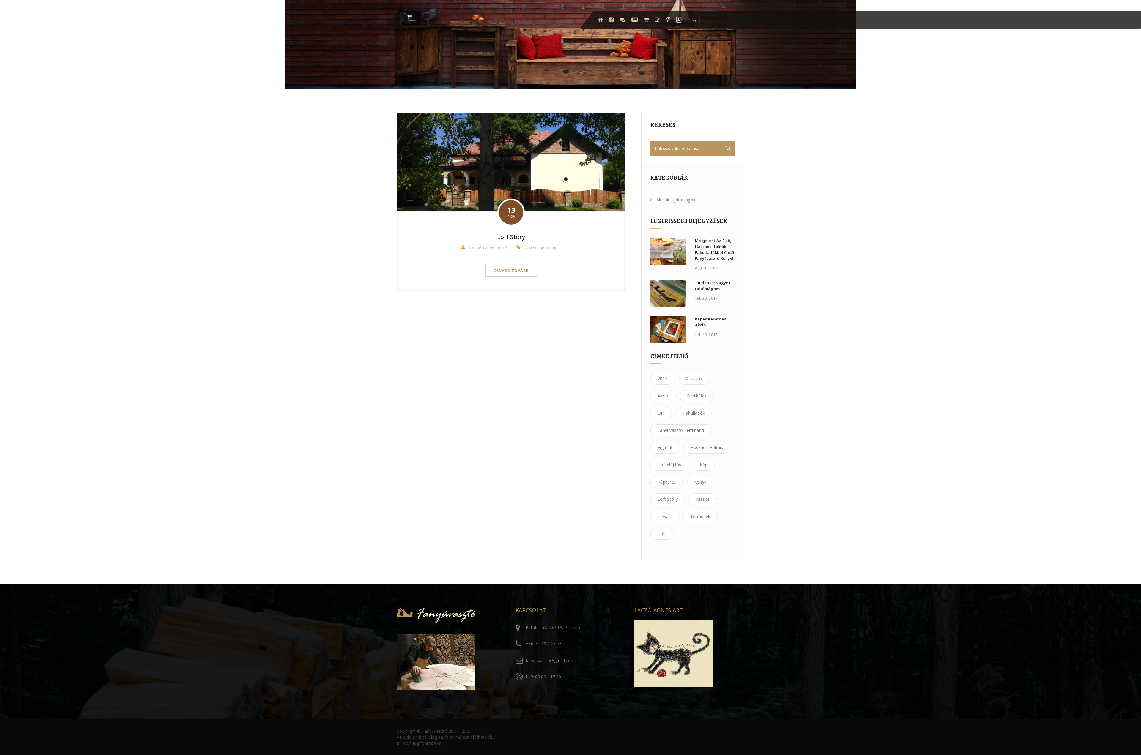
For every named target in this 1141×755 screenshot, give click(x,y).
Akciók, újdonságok (542, 247)
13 (511, 212)
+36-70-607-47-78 (544, 643)
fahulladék (694, 413)
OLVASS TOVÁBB (511, 270)
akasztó (694, 378)
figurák (665, 447)
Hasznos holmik (707, 447)
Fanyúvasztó (495, 247)
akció (663, 396)
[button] (694, 19)
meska (703, 499)
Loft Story (511, 237)
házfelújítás (669, 464)
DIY (661, 413)
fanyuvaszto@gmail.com (550, 660)
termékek (700, 516)
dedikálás (697, 396)
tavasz (665, 516)
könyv (700, 482)
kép (703, 464)
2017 (662, 378)
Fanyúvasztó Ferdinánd (681, 430)
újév (662, 533)
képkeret (666, 482)
